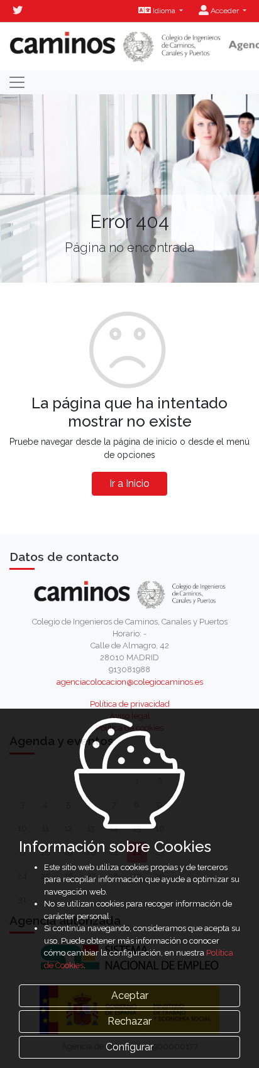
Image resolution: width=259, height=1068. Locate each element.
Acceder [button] (225, 10)
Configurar (129, 1047)
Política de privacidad (130, 704)
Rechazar (129, 1021)
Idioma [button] (164, 10)
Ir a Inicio (129, 483)
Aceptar (129, 995)
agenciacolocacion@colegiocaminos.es (130, 682)
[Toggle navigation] (17, 82)
